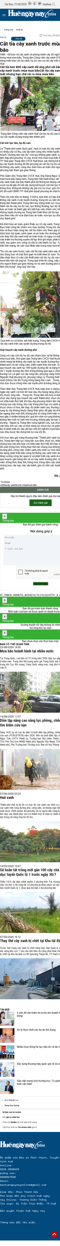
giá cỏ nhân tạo (13, 1117)
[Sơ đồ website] (30, 4)
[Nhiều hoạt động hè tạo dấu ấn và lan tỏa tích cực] (7, 1052)
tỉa (5, 485)
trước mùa (21, 485)
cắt (2, 485)
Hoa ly (11, 1100)
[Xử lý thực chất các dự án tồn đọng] (7, 1035)
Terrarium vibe (24, 1127)
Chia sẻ (18, 38)
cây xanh (11, 485)
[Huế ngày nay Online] (34, 15)
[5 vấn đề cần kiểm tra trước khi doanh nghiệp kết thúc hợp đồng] (7, 1018)
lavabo (14, 1122)
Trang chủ (8, 30)
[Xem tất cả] (5, 15)
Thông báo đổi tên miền (17, 1222)
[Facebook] (35, 4)
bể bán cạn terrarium (12, 1112)
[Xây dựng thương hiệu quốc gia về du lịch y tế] (7, 1069)
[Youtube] (40, 4)
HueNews (47, 4)
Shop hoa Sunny (11, 1105)
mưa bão (32, 485)
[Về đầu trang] (54, 1234)
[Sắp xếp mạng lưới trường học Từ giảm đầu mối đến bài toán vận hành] (7, 1086)
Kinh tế (19, 30)
